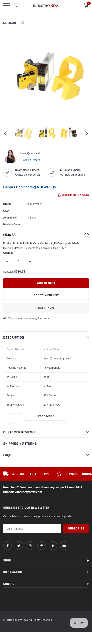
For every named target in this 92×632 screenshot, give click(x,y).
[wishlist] (87, 235)
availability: (10, 217)
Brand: (7, 203)
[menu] (6, 5)
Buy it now (46, 308)
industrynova (34, 203)
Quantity (8, 252)
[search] (17, 5)
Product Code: (12, 224)
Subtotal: (8, 271)
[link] (7, 545)
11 (9, 318)
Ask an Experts (32, 159)
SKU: (6, 210)
